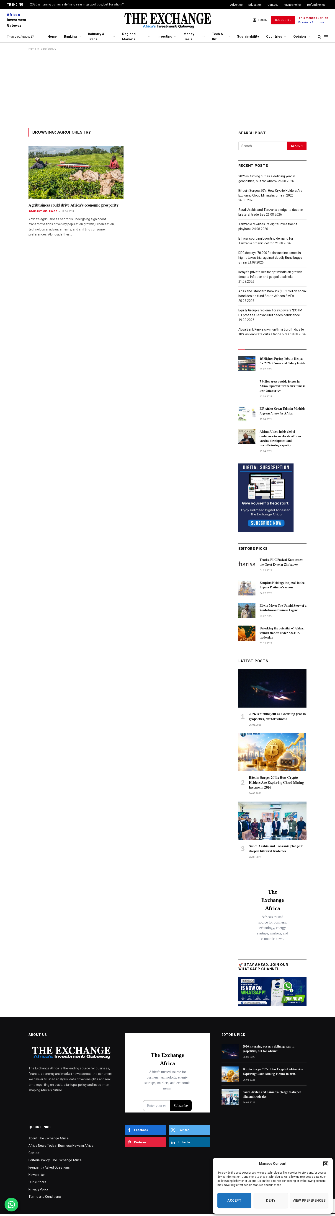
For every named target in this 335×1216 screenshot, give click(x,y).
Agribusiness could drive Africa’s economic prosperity (73, 205)
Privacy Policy (292, 4)
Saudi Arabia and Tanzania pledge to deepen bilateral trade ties (276, 848)
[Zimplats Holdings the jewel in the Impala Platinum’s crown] (246, 587)
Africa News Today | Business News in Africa (60, 1145)
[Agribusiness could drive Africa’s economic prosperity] (76, 172)
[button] (326, 1163)
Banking (70, 37)
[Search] (319, 37)
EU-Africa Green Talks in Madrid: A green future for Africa (282, 410)
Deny (270, 1200)
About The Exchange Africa (48, 1138)
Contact (273, 4)
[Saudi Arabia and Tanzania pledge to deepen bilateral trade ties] (272, 821)
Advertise (236, 4)
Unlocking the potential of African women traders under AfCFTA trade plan (282, 633)
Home (52, 37)
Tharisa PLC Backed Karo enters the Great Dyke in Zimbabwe (281, 562)
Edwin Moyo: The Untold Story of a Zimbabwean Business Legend (283, 607)
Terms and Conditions (44, 1196)
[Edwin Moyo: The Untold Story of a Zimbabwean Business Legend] (246, 610)
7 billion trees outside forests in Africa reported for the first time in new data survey (283, 386)
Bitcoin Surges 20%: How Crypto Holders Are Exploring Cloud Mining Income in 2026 (276, 782)
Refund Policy (316, 4)
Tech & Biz (217, 36)
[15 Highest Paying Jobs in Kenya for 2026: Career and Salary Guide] (246, 363)
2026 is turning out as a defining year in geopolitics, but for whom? (77, 4)
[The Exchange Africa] (167, 20)
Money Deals (188, 36)
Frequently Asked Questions (49, 1167)
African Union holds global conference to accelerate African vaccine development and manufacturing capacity (280, 438)
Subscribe (283, 20)
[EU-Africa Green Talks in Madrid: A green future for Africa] (246, 413)
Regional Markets (129, 36)
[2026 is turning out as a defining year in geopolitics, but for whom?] (272, 688)
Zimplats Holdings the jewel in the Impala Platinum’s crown (282, 585)
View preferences (309, 1200)
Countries (274, 37)
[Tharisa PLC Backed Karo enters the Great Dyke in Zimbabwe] (246, 564)
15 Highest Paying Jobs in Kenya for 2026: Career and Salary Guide (282, 360)
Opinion (299, 37)
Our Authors (37, 1182)
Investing (164, 37)
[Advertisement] (167, 89)
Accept (234, 1200)
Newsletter (36, 1175)
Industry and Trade (42, 211)
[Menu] (326, 37)
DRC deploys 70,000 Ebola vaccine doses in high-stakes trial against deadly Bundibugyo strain (270, 257)
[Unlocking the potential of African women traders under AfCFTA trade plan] (246, 633)
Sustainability (248, 37)
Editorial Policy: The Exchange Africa (55, 1160)
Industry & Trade (96, 36)
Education (255, 4)
